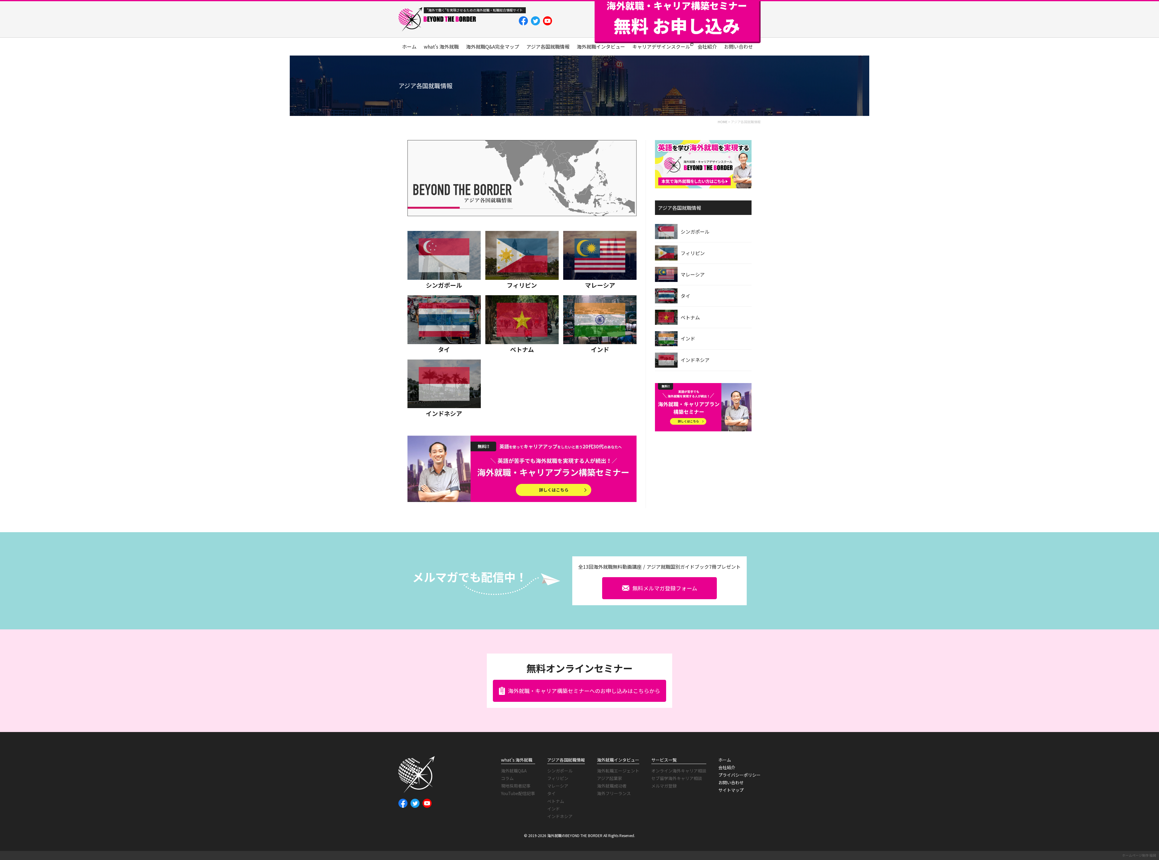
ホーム (409, 46)
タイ (444, 349)
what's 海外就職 (441, 46)
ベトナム (522, 349)
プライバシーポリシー (739, 775)
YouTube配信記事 (518, 793)
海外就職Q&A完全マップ (492, 46)
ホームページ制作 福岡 (1139, 855)
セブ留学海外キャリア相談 (676, 778)
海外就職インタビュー (601, 46)
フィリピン (522, 285)
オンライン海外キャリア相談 (678, 771)
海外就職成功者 (612, 786)
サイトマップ (731, 790)
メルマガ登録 (664, 786)
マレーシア (600, 285)
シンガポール (444, 285)
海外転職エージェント (618, 771)
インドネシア (444, 413)
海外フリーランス (614, 793)
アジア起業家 (609, 778)
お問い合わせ (738, 46)
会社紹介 (707, 46)
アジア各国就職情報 (548, 46)
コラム (507, 778)
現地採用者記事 (516, 786)
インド (600, 349)
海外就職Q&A (514, 771)
